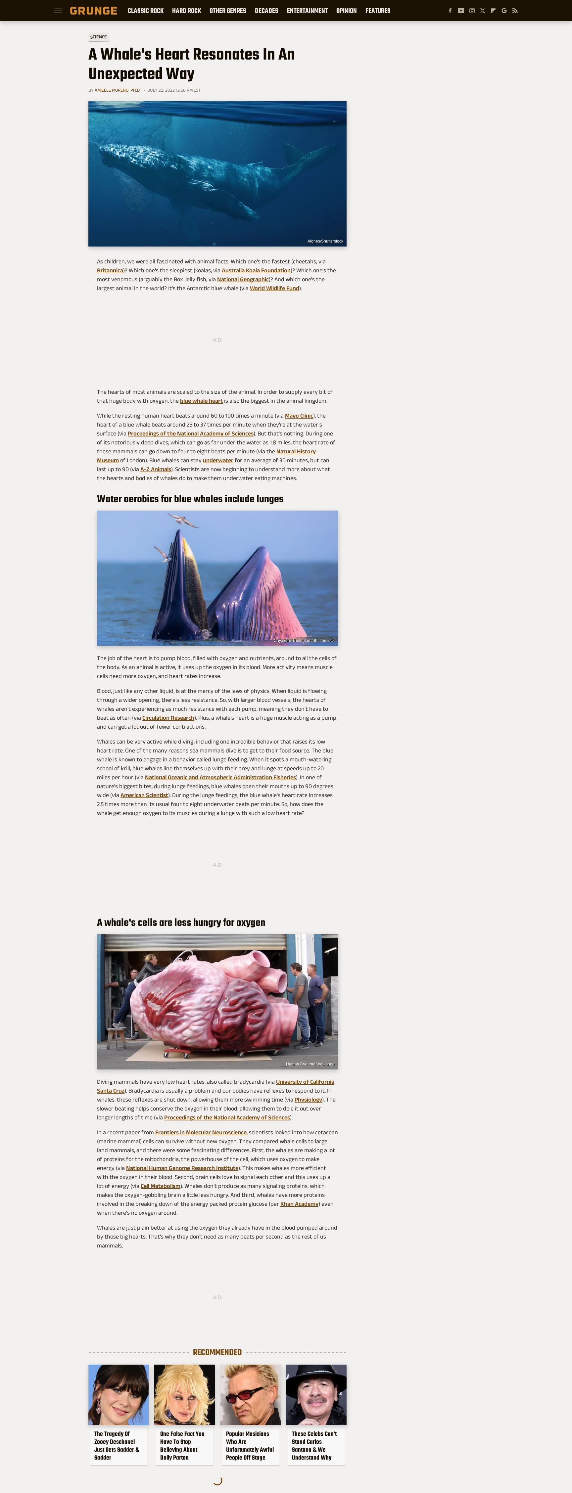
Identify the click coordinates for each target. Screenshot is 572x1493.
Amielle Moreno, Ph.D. (118, 90)
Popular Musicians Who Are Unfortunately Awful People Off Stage (250, 1446)
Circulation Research (168, 717)
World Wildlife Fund (274, 288)
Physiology (308, 1099)
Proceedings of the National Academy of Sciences (191, 433)
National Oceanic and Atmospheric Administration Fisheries (220, 777)
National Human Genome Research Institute (182, 1168)
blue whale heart (201, 400)
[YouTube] (461, 10)
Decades (266, 10)
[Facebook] (450, 10)
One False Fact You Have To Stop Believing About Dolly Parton (182, 1446)
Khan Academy (299, 1203)
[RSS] (515, 10)
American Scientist (144, 795)
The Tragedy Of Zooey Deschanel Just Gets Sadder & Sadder (116, 1446)
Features (378, 10)
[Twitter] (482, 10)
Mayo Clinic (299, 415)
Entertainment (307, 10)
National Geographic (243, 279)
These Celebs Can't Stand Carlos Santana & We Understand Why (314, 1446)
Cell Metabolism (160, 1186)
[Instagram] (472, 10)
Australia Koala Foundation (256, 270)
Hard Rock (186, 10)
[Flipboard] (493, 10)
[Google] (504, 10)
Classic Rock (146, 10)
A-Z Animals (155, 469)
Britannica (110, 270)
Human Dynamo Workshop (310, 1064)
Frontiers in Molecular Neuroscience (201, 1132)
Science (98, 36)
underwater (218, 460)
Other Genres (228, 10)
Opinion (346, 10)
